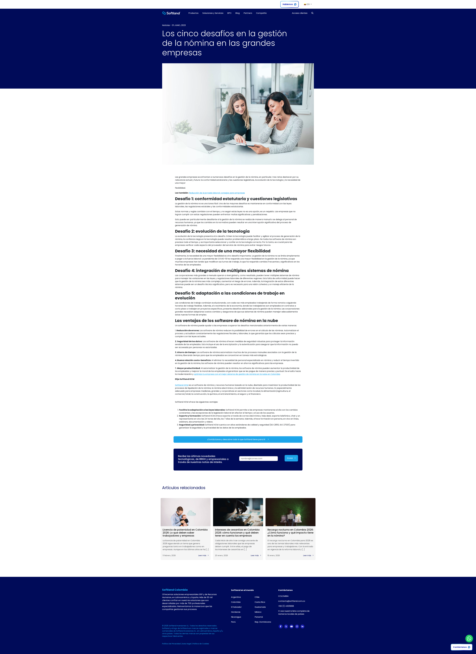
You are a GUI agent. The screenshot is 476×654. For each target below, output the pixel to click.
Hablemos (288, 4)
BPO (229, 13)
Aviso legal (187, 643)
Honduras (235, 612)
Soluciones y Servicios (212, 13)
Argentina (236, 597)
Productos (193, 13)
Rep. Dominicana (263, 621)
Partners (248, 13)
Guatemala (260, 607)
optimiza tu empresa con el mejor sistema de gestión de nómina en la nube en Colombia (237, 374)
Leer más (202, 555)
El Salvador (236, 607)
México (258, 612)
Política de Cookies (201, 643)
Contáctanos (460, 647)
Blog (237, 13)
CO (308, 4)
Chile (257, 597)
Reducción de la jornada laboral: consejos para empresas (217, 192)
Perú (233, 621)
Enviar (290, 458)
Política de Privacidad (171, 643)
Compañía (261, 13)
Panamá (259, 617)
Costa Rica (260, 602)
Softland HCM (181, 385)
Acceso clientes (299, 13)
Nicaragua (236, 617)
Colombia (235, 602)
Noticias (166, 25)
